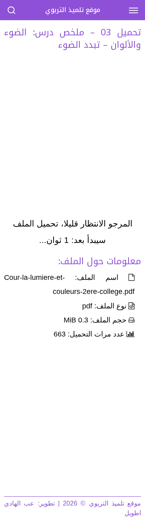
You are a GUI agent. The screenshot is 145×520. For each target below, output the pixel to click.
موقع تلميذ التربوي (72, 10)
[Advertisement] (72, 136)
